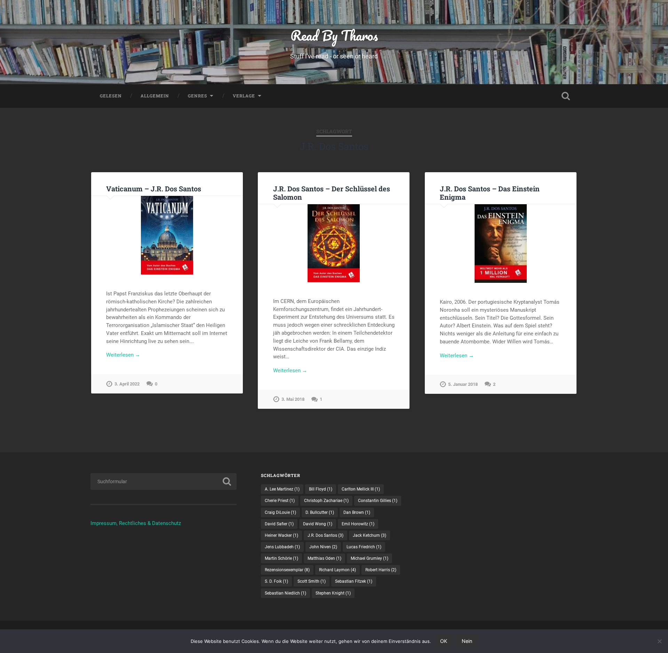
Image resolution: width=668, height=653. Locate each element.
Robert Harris (380, 569)
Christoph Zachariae (326, 500)
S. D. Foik (276, 581)
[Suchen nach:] (163, 481)
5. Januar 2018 (463, 384)
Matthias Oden (324, 558)
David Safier (279, 523)
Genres (197, 95)
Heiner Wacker (281, 535)
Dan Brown (356, 512)
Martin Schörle (281, 558)
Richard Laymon (337, 569)
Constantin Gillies (377, 500)
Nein (467, 641)
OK (443, 641)
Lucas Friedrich (364, 546)
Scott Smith (311, 581)
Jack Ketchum (369, 535)
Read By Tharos (334, 35)
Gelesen (111, 95)
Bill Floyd (320, 489)
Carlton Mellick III (361, 489)
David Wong (317, 523)
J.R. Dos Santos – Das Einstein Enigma (490, 192)
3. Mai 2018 (292, 399)
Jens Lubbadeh (282, 546)
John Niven (323, 546)
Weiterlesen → (123, 355)
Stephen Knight (333, 593)
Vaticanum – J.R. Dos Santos (153, 188)
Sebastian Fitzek (353, 581)
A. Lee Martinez (282, 489)
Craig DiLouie (280, 512)
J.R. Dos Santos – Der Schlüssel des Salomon (331, 192)
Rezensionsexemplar (287, 569)
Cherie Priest (280, 500)
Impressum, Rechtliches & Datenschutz (135, 523)
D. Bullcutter (319, 512)
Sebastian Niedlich (285, 593)
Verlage (244, 95)
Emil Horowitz (358, 523)
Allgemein (155, 95)
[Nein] (659, 641)
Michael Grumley (369, 558)
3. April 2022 (127, 384)
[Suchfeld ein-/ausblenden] (566, 96)
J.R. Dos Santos (325, 535)
